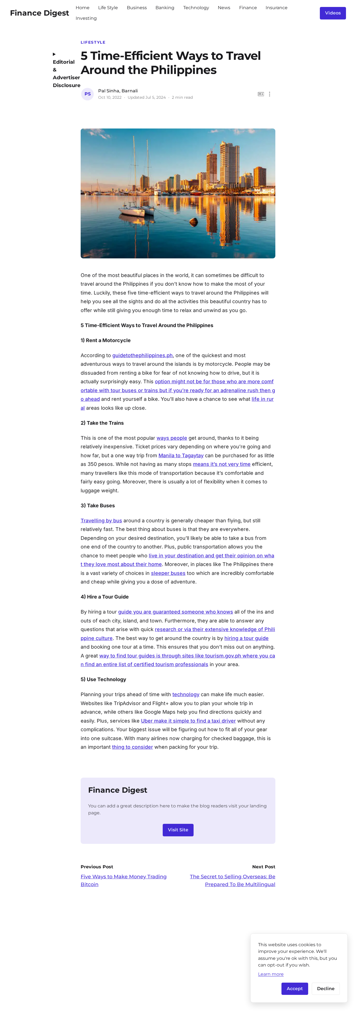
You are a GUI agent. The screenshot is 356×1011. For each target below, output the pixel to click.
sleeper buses (168, 573)
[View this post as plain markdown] (261, 94)
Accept (295, 988)
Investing (86, 18)
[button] (269, 94)
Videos (333, 13)
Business (137, 7)
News (224, 7)
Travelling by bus (101, 520)
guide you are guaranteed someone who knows (175, 612)
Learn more (271, 974)
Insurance (277, 7)
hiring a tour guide (246, 638)
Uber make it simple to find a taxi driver (188, 721)
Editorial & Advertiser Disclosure (62, 73)
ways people (172, 438)
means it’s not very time (222, 464)
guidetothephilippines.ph (142, 355)
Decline (326, 988)
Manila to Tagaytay (181, 455)
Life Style (108, 7)
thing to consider (132, 747)
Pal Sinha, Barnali (118, 90)
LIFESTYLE (93, 42)
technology (185, 694)
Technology (196, 7)
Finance (248, 7)
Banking (164, 7)
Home (83, 7)
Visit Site (178, 829)
